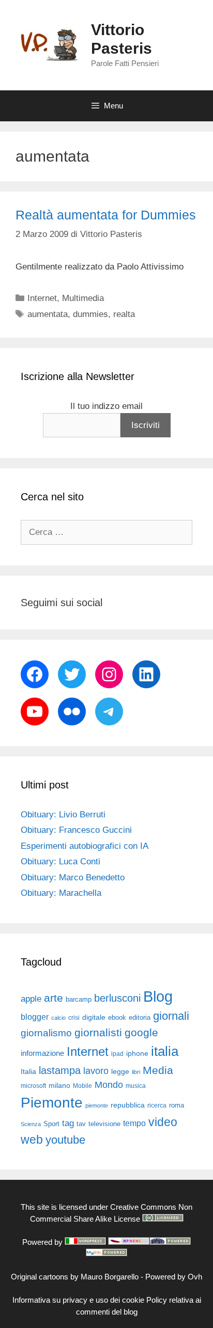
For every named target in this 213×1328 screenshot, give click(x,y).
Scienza (31, 1124)
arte (53, 998)
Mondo (109, 1085)
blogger (35, 1016)
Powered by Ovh (173, 1276)
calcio (58, 1018)
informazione (42, 1053)
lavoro (96, 1071)
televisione (104, 1124)
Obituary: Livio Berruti (63, 814)
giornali (171, 1015)
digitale (93, 1017)
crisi (74, 1017)
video (162, 1122)
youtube (65, 1139)
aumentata (47, 314)
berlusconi (117, 998)
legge (120, 1071)
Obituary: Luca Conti (60, 861)
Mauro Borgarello (110, 1276)
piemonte (96, 1105)
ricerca (156, 1105)
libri (136, 1072)
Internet (42, 298)
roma (176, 1105)
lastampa (60, 1070)
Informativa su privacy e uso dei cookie (78, 1299)
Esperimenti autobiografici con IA (84, 846)
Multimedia (83, 298)
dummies (90, 314)
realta (124, 314)
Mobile (82, 1085)
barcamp (79, 999)
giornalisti (98, 1032)
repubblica (128, 1105)
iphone (137, 1053)
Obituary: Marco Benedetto (73, 877)
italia (164, 1051)
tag (68, 1123)
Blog (158, 996)
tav (81, 1124)
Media (158, 1070)
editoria (139, 1017)
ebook (117, 1017)
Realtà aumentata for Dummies (106, 215)
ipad (117, 1053)
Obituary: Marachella (61, 893)
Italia (28, 1072)
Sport (51, 1124)
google (141, 1032)
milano (59, 1085)
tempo (134, 1123)
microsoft (33, 1086)
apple (31, 999)
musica (136, 1085)
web (32, 1139)
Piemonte (52, 1103)
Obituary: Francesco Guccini (76, 830)
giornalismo (46, 1032)
